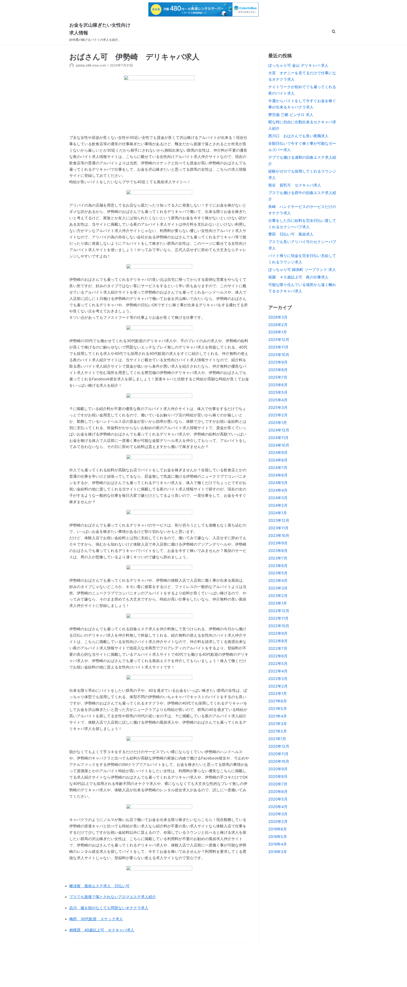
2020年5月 (278, 799)
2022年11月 (278, 618)
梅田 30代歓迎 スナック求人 (96, 918)
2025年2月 (278, 415)
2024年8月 (278, 460)
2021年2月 (277, 731)
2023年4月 (278, 580)
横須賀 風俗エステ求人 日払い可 (99, 885)
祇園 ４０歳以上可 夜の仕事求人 (298, 277)
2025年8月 (278, 369)
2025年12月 (278, 339)
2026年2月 (278, 324)
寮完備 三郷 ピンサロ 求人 (290, 114)
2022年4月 (278, 671)
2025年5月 (278, 392)
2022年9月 (278, 633)
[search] (334, 31)
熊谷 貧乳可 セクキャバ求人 (294, 185)
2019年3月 (277, 851)
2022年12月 (278, 610)
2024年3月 (278, 497)
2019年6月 (277, 829)
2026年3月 (278, 317)
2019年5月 (277, 836)
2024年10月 (278, 445)
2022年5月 (278, 663)
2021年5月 (277, 708)
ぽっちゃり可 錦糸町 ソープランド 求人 (302, 269)
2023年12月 (278, 520)
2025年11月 (278, 347)
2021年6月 (277, 701)
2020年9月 (278, 769)
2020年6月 (278, 791)
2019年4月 (277, 844)
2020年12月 (278, 746)
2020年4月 (278, 806)
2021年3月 (277, 723)
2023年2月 (278, 595)
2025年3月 (278, 407)
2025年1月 (277, 422)
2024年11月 (278, 437)
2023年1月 (277, 603)
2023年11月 (278, 528)
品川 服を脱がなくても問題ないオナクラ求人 (108, 907)
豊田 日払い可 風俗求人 (290, 234)
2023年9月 (278, 543)
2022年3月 (278, 678)
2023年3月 (278, 588)
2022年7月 (277, 648)
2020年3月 (278, 814)
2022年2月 (278, 686)
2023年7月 (277, 558)
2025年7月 (277, 377)
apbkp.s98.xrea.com (91, 65)
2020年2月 (278, 821)
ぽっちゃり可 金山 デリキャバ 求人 (298, 65)
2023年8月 (278, 550)
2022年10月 (278, 625)
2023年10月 (278, 535)
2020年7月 (277, 784)
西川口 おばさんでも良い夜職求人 (298, 135)
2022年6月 (278, 656)
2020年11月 (278, 753)
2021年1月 (277, 738)
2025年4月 (278, 400)
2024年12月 (278, 430)
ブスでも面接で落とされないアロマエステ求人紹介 (112, 896)
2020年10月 (278, 761)
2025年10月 (278, 354)
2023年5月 (278, 573)
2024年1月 (277, 512)
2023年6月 (278, 565)
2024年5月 (278, 482)
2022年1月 (277, 693)
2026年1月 (277, 332)
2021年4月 (277, 716)
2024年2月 (278, 505)
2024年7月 (277, 467)
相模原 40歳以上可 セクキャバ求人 (101, 930)
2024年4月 (278, 490)
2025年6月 (278, 384)
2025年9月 (278, 362)
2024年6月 (278, 475)
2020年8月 (278, 776)
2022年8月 (278, 641)
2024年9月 (278, 452)
